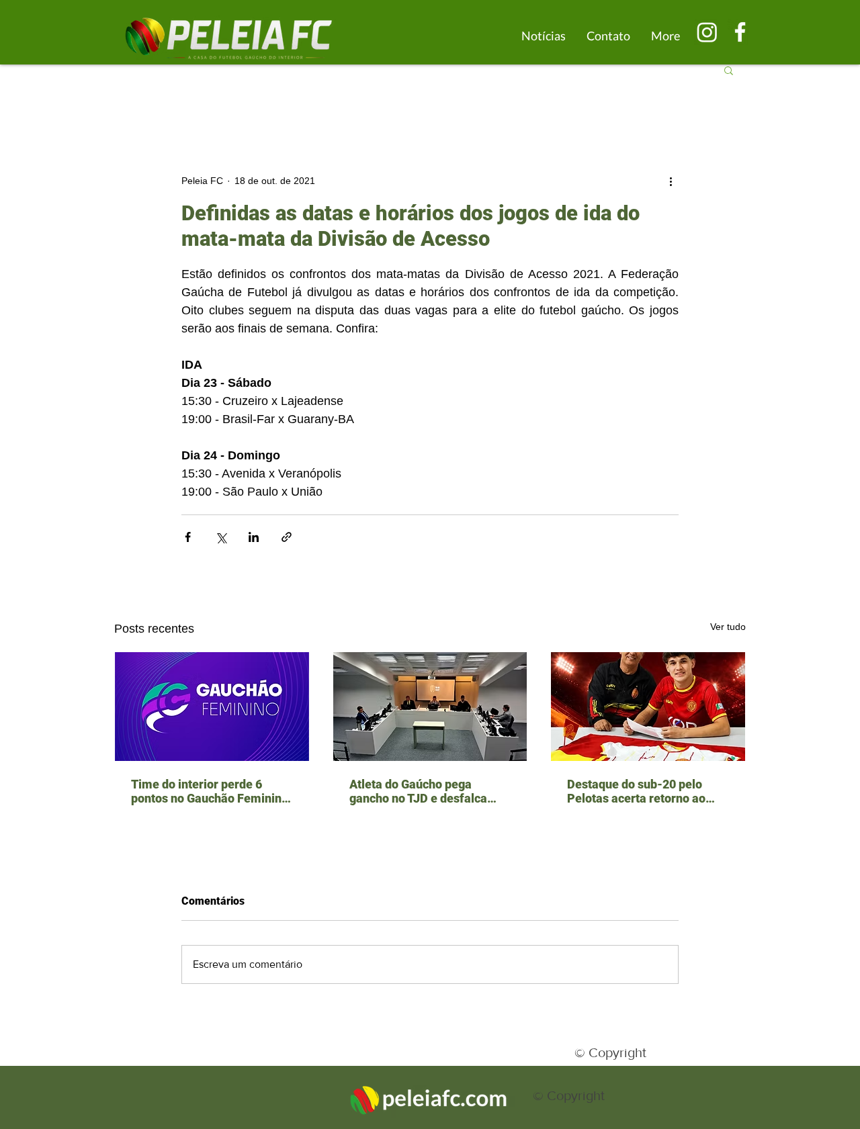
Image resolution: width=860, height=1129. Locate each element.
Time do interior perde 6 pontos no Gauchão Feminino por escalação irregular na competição (209, 791)
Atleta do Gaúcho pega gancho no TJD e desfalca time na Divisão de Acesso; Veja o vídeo (422, 791)
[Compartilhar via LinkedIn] (253, 537)
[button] (728, 69)
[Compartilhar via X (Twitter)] (220, 537)
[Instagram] (707, 32)
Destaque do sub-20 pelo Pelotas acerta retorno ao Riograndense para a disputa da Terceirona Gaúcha (645, 791)
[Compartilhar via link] (286, 537)
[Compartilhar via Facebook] (187, 537)
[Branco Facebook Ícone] (740, 32)
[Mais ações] (670, 181)
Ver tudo (728, 626)
